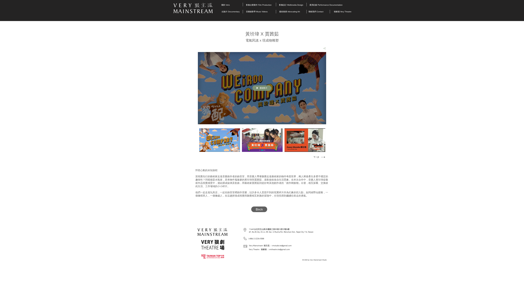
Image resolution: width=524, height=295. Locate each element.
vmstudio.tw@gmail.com (282, 246)
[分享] (323, 48)
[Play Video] (219, 140)
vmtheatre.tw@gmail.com (279, 249)
